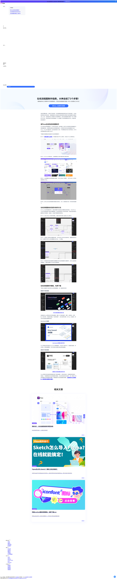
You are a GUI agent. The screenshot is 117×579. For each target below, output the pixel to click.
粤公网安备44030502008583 (13, 578)
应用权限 (30, 577)
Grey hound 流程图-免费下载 (58, 343)
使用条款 (9, 569)
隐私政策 (9, 568)
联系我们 (9, 565)
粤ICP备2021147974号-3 (22, 578)
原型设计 (9, 543)
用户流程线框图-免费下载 (58, 312)
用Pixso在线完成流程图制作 (14, 10)
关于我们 (9, 566)
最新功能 (9, 550)
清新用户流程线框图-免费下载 (58, 371)
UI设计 (9, 541)
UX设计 (9, 542)
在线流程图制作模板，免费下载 (15, 13)
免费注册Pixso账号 (48, 136)
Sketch (9, 558)
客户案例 (9, 545)
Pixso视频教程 (10, 554)
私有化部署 (9, 544)
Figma (9, 556)
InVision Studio (10, 560)
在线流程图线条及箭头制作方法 (15, 11)
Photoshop (9, 562)
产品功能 (17, 577)
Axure (9, 561)
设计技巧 (9, 549)
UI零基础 (9, 553)
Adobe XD (9, 559)
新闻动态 (9, 567)
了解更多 (82, 435)
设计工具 (9, 548)
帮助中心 (9, 551)
